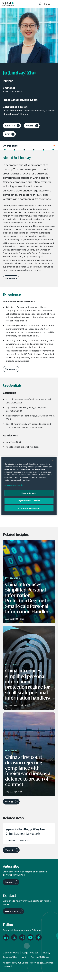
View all (9, 801)
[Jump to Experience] (14, 150)
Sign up (9, 882)
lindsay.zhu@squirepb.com (20, 99)
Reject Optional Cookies (29, 501)
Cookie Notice (11, 952)
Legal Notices (30, 952)
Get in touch (11, 911)
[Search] (40, 4)
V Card (29, 125)
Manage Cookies (29, 493)
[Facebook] (38, 937)
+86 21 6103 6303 (13, 91)
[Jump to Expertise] (33, 150)
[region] (28, 486)
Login (24, 957)
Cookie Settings (40, 957)
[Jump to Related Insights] (43, 150)
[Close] (53, 460)
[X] (14, 937)
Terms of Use (10, 957)
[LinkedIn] (6, 937)
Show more (11, 278)
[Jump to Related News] (53, 150)
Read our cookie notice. (14, 485)
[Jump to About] (5, 150)
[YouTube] (30, 937)
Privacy (46, 952)
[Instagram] (22, 937)
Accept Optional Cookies (29, 508)
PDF (7, 134)
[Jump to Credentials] (24, 150)
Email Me (10, 125)
